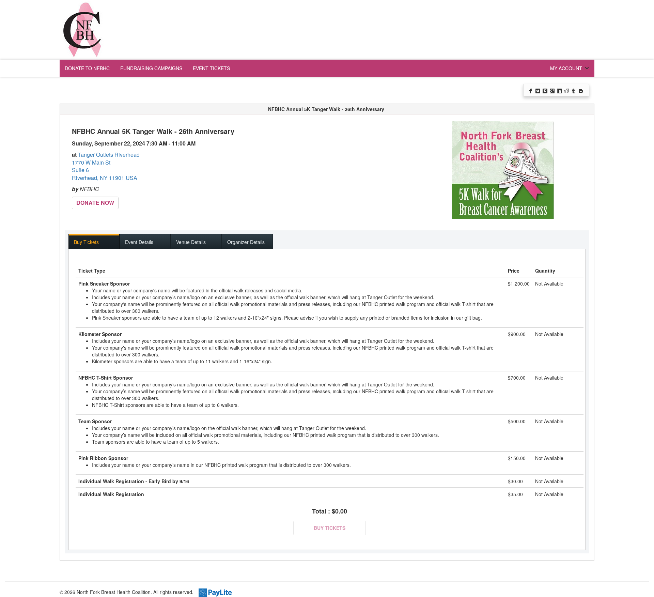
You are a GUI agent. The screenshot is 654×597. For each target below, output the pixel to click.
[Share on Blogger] (581, 90)
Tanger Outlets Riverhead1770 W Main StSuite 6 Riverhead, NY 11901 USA (106, 166)
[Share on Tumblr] (574, 90)
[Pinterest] (545, 90)
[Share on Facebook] (531, 90)
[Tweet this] (538, 90)
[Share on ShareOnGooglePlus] (552, 90)
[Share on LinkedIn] (560, 90)
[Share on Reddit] (567, 90)
